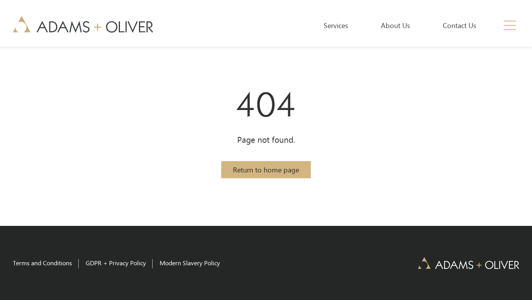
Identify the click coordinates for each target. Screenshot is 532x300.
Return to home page (266, 170)
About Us (395, 25)
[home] (83, 24)
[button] (509, 25)
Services (336, 25)
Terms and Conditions (42, 262)
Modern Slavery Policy (190, 262)
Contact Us (459, 25)
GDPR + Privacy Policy (116, 262)
